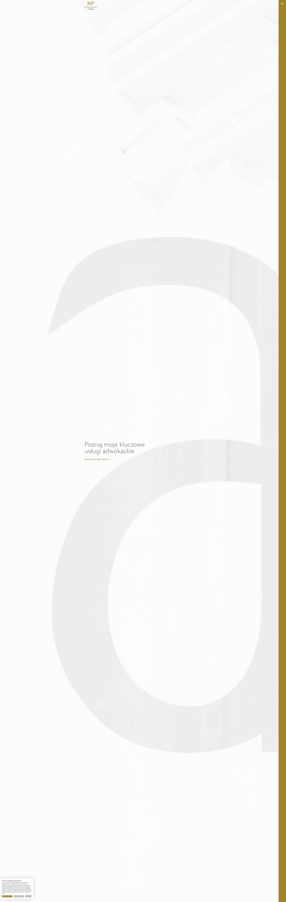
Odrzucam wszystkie (18, 896)
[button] (282, 4)
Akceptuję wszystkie (7, 896)
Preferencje (28, 896)
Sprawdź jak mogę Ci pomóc (97, 459)
